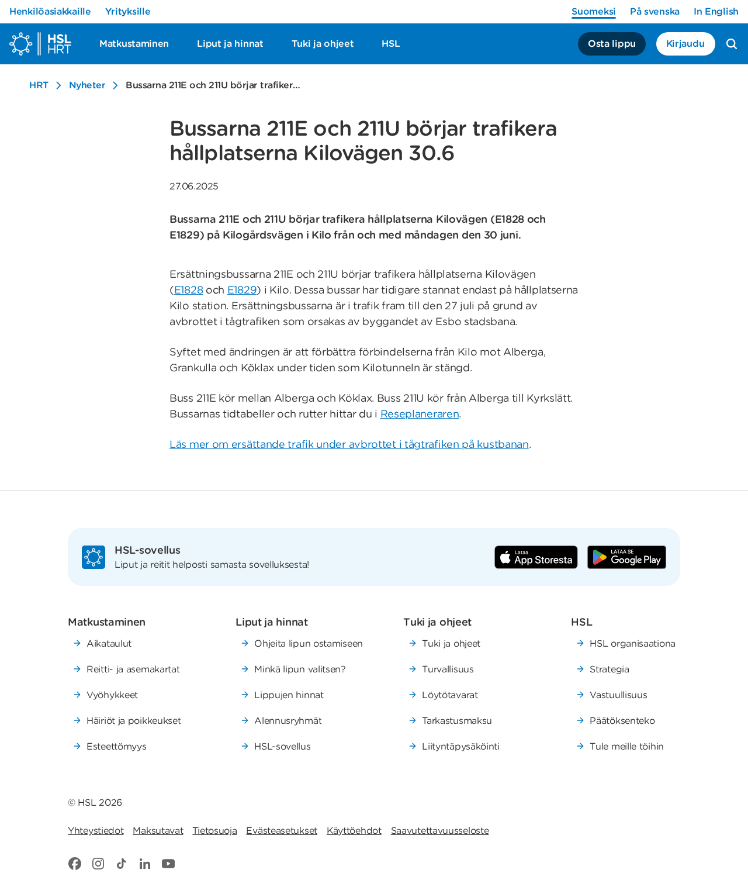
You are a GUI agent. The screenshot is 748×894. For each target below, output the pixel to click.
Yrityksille (128, 11)
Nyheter (87, 85)
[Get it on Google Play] (626, 557)
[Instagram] (98, 863)
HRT (39, 85)
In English (716, 11)
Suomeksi (594, 11)
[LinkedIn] (145, 863)
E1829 (242, 290)
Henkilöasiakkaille (50, 11)
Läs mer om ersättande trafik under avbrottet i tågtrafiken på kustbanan (349, 444)
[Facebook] (74, 863)
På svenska (655, 11)
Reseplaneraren (419, 414)
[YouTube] (168, 863)
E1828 (188, 290)
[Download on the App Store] (536, 557)
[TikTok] (121, 863)
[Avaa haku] (731, 44)
